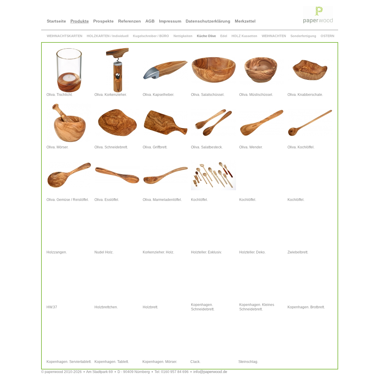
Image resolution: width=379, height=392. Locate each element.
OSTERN (327, 36)
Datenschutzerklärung (208, 21)
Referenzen (129, 21)
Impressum (170, 21)
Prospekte (103, 21)
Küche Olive (206, 36)
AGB (150, 21)
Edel (223, 36)
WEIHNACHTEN (274, 36)
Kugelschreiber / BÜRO (151, 36)
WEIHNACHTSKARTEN (64, 36)
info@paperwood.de (210, 371)
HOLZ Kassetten (244, 36)
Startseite (56, 21)
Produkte (79, 21)
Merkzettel (245, 21)
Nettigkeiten (183, 36)
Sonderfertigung (303, 36)
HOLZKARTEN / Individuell (108, 36)
